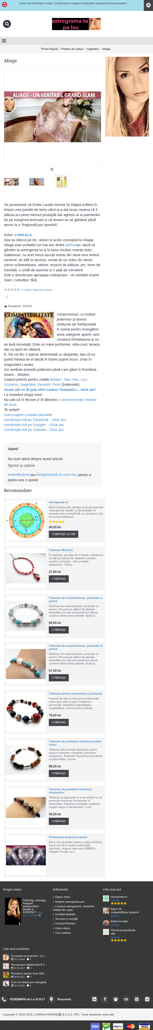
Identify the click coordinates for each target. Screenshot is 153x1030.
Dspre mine (62, 896)
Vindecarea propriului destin (68, 837)
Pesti (57, 385)
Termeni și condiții (66, 918)
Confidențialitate (65, 914)
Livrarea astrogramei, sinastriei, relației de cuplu (74, 908)
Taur (67, 380)
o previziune (68, 400)
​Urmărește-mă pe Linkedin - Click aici (34, 430)
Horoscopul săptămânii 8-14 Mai (29, 964)
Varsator (44, 385)
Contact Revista (65, 923)
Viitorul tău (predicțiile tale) (123, 932)
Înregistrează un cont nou (57, 475)
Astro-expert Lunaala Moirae (26, 415)
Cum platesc (63, 932)
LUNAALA (23, 235)
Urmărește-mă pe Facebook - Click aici (35, 420)
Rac (75, 380)
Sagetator (27, 385)
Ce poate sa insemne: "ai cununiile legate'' (29, 955)
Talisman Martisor (61, 550)
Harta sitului (62, 928)
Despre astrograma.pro (70, 901)
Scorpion (11, 385)
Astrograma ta (58, 502)
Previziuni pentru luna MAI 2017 (29, 973)
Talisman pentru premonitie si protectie (75, 693)
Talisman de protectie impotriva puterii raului (75, 743)
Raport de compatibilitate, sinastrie (125, 911)
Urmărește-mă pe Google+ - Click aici (34, 425)
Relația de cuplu (119, 921)
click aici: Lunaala (32, 914)
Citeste (115, 900)
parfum (70, 245)
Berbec (56, 380)
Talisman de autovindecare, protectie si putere (75, 599)
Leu (84, 380)
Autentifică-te (18, 475)
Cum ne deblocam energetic (29, 982)
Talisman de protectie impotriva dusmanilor (70, 791)
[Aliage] (13, 180)
